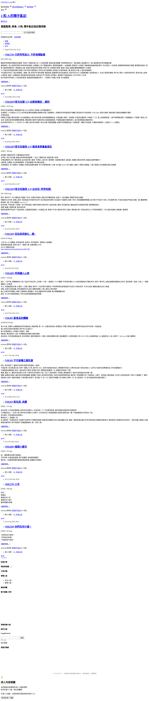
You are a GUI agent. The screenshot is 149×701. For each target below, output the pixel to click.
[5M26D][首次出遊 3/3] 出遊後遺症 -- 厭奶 (27, 101)
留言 (18, 86)
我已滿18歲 (5, 698)
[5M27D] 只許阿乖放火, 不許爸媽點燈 (25, 54)
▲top (2, 93)
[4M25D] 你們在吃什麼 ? (18, 526)
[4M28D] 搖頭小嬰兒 (16, 446)
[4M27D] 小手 (12, 484)
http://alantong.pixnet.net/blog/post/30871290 (15, 249)
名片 (6, 46)
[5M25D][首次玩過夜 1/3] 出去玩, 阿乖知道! (28, 189)
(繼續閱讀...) (5, 82)
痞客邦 (14, 86)
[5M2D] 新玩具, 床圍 (16, 402)
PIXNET (59, 673)
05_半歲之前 (17, 90)
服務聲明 (93, 673)
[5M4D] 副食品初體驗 (16, 318)
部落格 (7, 43)
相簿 (6, 41)
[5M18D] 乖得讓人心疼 (17, 273)
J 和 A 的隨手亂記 (13, 16)
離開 (11, 698)
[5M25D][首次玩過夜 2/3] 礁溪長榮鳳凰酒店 (28, 146)
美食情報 (17, 37)
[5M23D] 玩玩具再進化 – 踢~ (20, 234)
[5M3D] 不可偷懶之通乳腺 (19, 360)
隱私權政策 (86, 673)
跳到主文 (4, 21)
